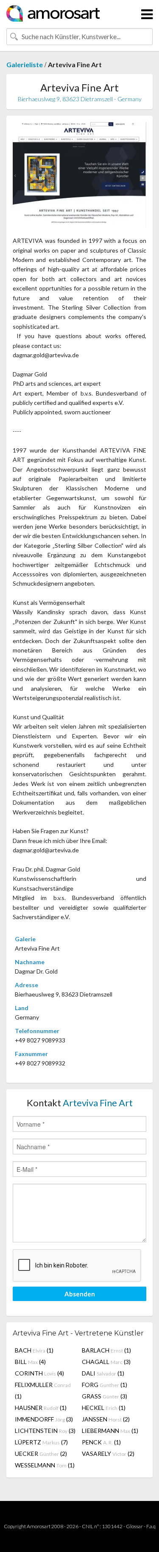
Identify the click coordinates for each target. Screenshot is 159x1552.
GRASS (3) (104, 1396)
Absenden (79, 1294)
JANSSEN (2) (106, 1419)
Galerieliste (24, 64)
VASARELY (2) (108, 1453)
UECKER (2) (41, 1453)
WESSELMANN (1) (45, 1465)
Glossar (134, 1526)
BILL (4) (30, 1361)
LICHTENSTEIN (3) (45, 1430)
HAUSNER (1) (41, 1407)
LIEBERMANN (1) (110, 1430)
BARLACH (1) (106, 1350)
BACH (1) (34, 1350)
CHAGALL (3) (106, 1361)
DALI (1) (103, 1373)
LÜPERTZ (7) (41, 1442)
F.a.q (151, 1526)
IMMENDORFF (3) (44, 1419)
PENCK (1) (101, 1442)
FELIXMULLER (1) (43, 1390)
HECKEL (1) (104, 1407)
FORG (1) (104, 1384)
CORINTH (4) (39, 1373)
